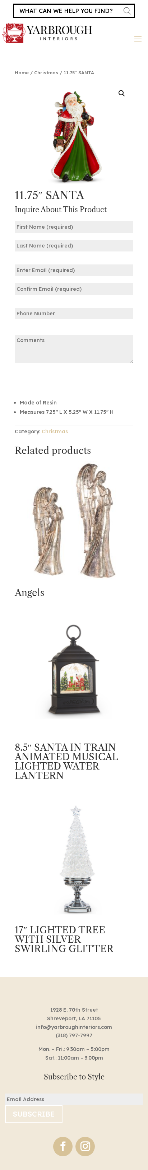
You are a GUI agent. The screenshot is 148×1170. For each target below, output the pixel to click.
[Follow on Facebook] (63, 1146)
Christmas (46, 72)
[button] (121, 93)
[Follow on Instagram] (85, 1146)
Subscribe (34, 1113)
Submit (37, 380)
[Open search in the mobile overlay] (74, 11)
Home (22, 72)
